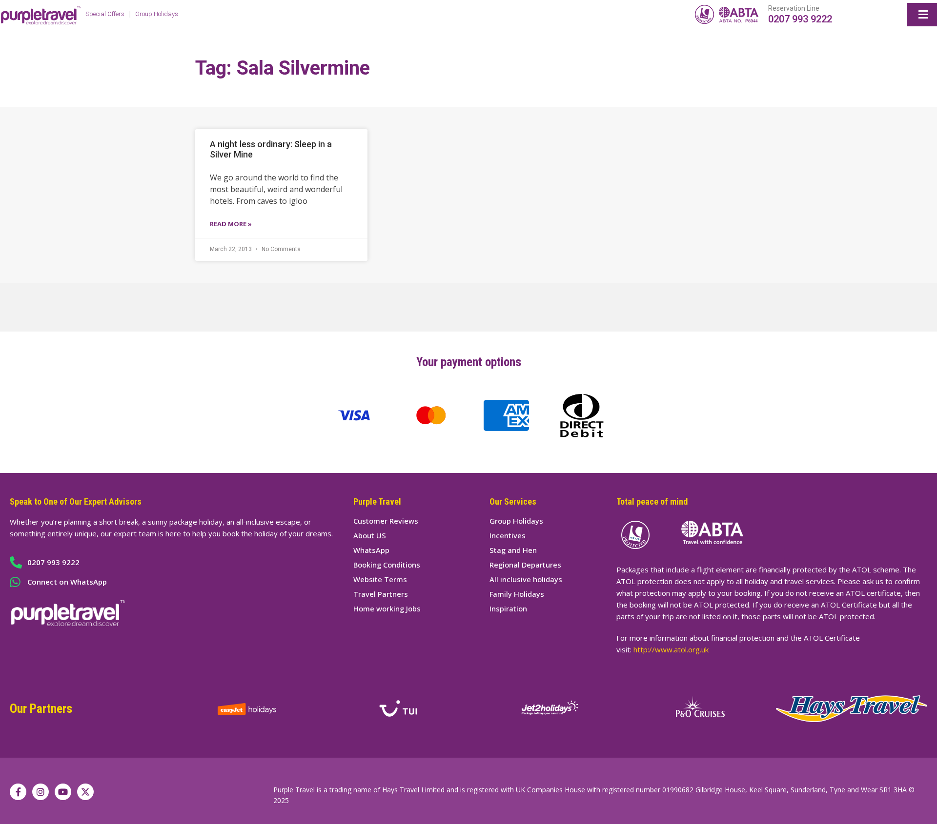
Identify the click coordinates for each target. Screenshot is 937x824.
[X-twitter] (85, 792)
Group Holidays (156, 14)
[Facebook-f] (18, 792)
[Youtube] (63, 792)
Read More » (231, 223)
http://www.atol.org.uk (671, 649)
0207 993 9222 (800, 19)
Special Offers (104, 14)
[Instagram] (40, 792)
